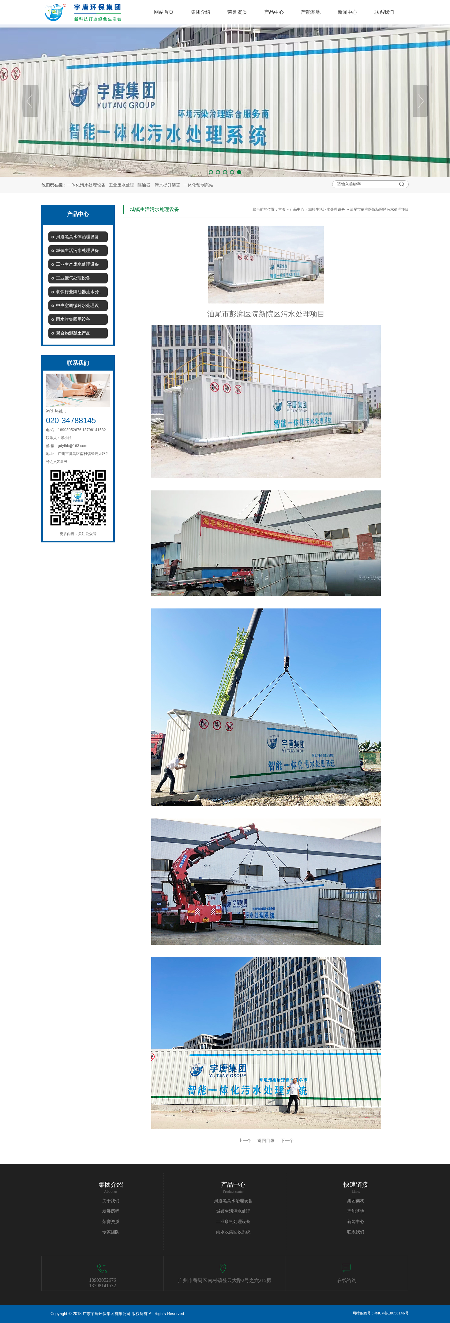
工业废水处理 (121, 185)
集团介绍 (111, 1184)
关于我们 (110, 1201)
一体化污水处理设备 (86, 185)
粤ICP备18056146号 (391, 1313)
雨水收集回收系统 (233, 1232)
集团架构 (355, 1201)
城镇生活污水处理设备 (326, 209)
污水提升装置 (167, 185)
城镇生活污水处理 (233, 1211)
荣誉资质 (110, 1221)
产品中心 (297, 209)
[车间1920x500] (225, 100)
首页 (282, 209)
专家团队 (110, 1232)
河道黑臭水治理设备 (233, 1201)
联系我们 (355, 1232)
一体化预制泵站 (198, 185)
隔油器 (143, 185)
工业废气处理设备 (233, 1221)
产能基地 (355, 1211)
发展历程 (110, 1211)
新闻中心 (355, 1221)
